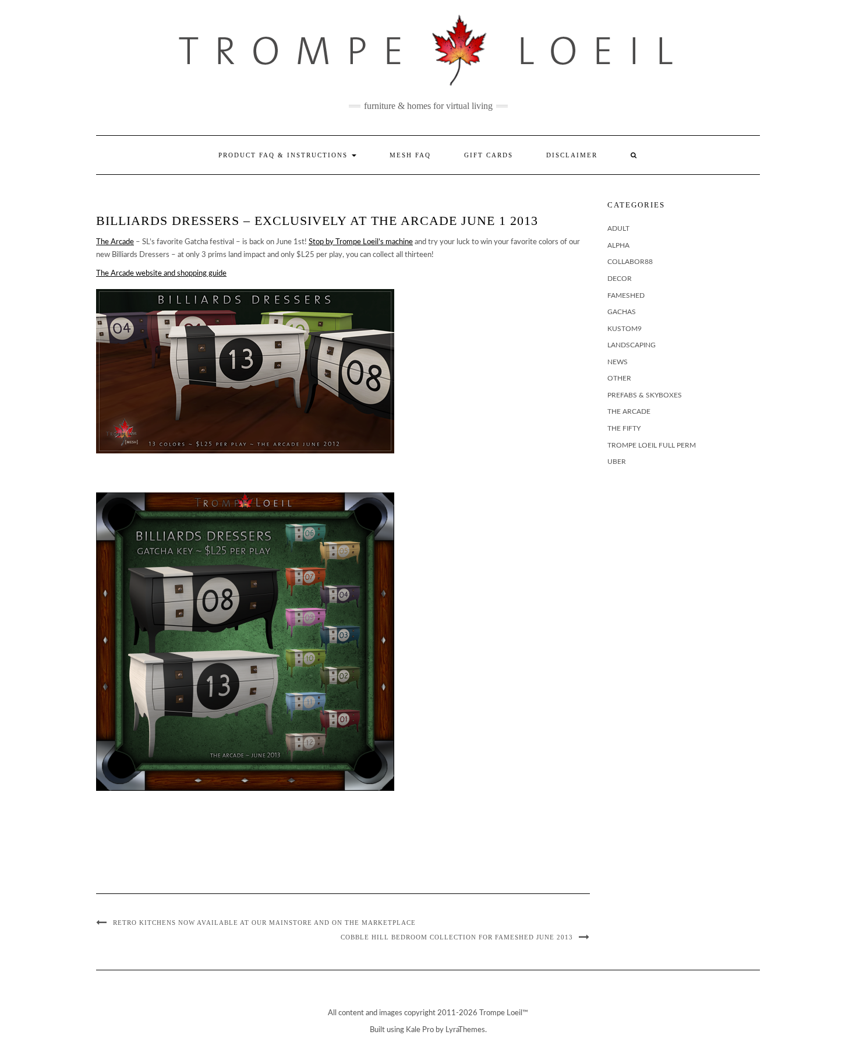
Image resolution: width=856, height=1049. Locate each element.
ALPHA (618, 245)
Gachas (621, 311)
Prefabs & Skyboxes (644, 395)
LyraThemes (465, 1030)
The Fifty (624, 428)
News (617, 361)
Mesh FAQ (410, 155)
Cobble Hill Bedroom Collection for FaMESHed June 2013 (457, 937)
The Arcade (115, 242)
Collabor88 (630, 261)
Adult (618, 228)
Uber (616, 461)
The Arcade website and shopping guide (161, 273)
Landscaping (631, 345)
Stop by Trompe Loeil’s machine (361, 242)
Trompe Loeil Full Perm (651, 445)
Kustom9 (624, 328)
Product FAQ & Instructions (284, 155)
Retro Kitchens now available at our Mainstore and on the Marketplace (264, 922)
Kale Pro (420, 1030)
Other (619, 378)
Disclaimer (571, 155)
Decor (619, 278)
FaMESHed (626, 295)
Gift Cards (488, 155)
